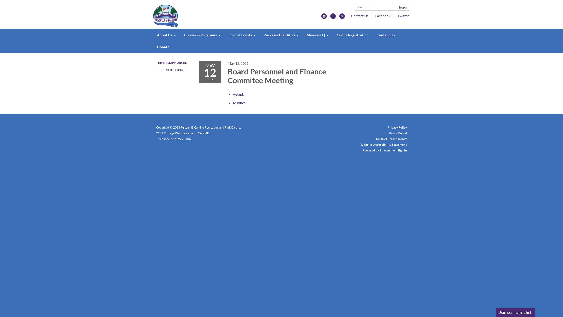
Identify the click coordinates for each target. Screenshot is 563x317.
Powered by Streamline (379, 150)
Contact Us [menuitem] (386, 35)
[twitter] (342, 17)
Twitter (403, 16)
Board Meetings (173, 70)
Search (402, 7)
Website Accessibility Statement (383, 144)
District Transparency (391, 139)
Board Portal (398, 133)
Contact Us (359, 16)
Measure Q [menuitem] (316, 35)
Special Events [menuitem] (240, 35)
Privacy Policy (397, 127)
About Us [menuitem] (164, 35)
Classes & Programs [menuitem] (200, 35)
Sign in (402, 150)
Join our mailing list (515, 312)
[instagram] (324, 17)
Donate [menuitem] (163, 47)
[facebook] (333, 17)
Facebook (383, 16)
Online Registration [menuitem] (353, 35)
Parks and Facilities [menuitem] (279, 35)
